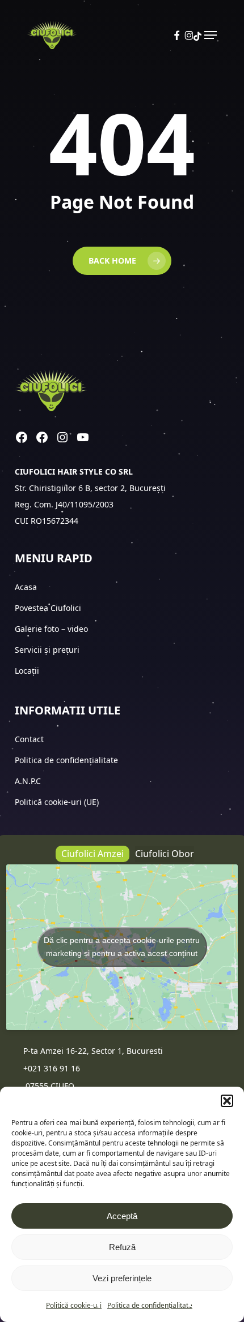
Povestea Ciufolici (48, 607)
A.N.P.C (28, 781)
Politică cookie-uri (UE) (57, 801)
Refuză (122, 1247)
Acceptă (122, 1216)
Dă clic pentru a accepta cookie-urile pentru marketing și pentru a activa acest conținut (122, 947)
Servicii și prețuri (47, 649)
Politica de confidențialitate (149, 1305)
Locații (28, 670)
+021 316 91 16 (51, 1068)
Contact (30, 739)
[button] (227, 1100)
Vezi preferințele (122, 1278)
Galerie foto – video (52, 628)
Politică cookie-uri (74, 1305)
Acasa (26, 587)
